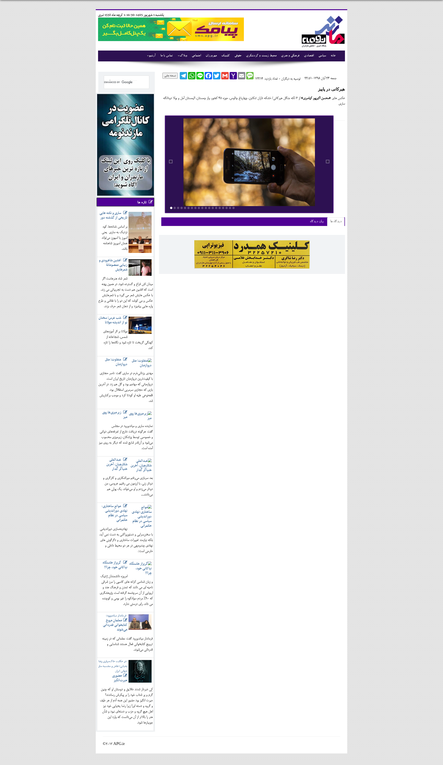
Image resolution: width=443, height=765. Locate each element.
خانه (333, 56)
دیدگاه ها (335, 222)
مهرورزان (211, 56)
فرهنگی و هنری (290, 56)
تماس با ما (166, 56)
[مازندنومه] (322, 31)
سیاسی (322, 56)
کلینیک (225, 56)
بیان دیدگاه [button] (317, 222)
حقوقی (237, 56)
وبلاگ (183, 56)
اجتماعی (196, 56)
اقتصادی (309, 56)
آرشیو (152, 56)
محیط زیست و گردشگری (261, 56)
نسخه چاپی (170, 75)
